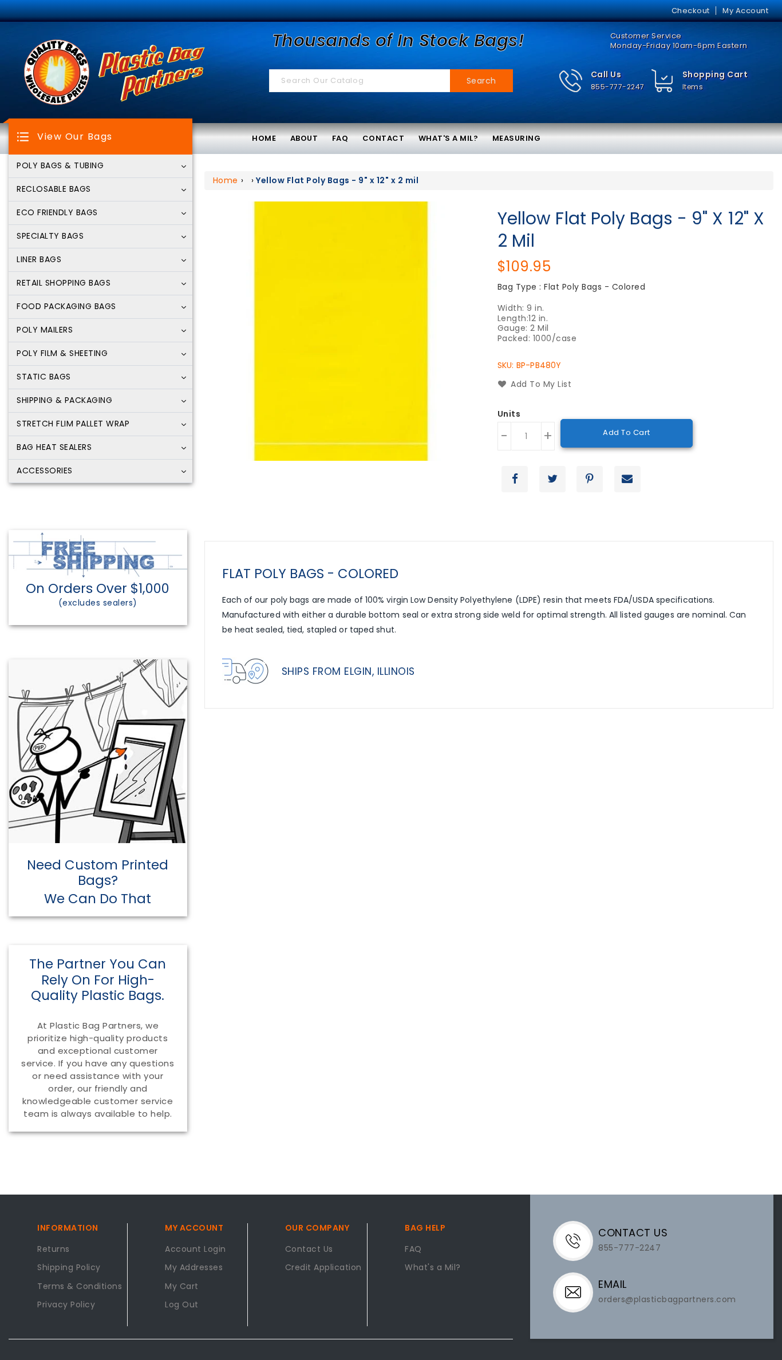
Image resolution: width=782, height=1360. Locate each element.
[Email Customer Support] (577, 1292)
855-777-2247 (618, 87)
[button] (601, 81)
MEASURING (516, 138)
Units (509, 414)
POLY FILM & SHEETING (62, 354)
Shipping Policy (69, 1268)
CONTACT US (633, 1232)
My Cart (182, 1287)
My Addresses (194, 1268)
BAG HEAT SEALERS (54, 447)
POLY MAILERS (45, 330)
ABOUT (304, 138)
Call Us (606, 74)
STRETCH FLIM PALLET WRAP (73, 424)
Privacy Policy (66, 1305)
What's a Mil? (433, 1268)
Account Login (195, 1249)
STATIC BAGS (44, 377)
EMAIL (612, 1284)
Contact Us (309, 1249)
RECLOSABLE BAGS (54, 189)
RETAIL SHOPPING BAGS (63, 283)
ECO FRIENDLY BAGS (57, 213)
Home (225, 180)
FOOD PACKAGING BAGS (66, 307)
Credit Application (323, 1268)
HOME (264, 138)
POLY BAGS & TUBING (60, 166)
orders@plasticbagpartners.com (667, 1299)
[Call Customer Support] (577, 1240)
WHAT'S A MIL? (448, 138)
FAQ (340, 138)
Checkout (691, 10)
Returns (53, 1249)
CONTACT (383, 138)
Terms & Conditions (79, 1287)
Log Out (182, 1305)
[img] (663, 81)
